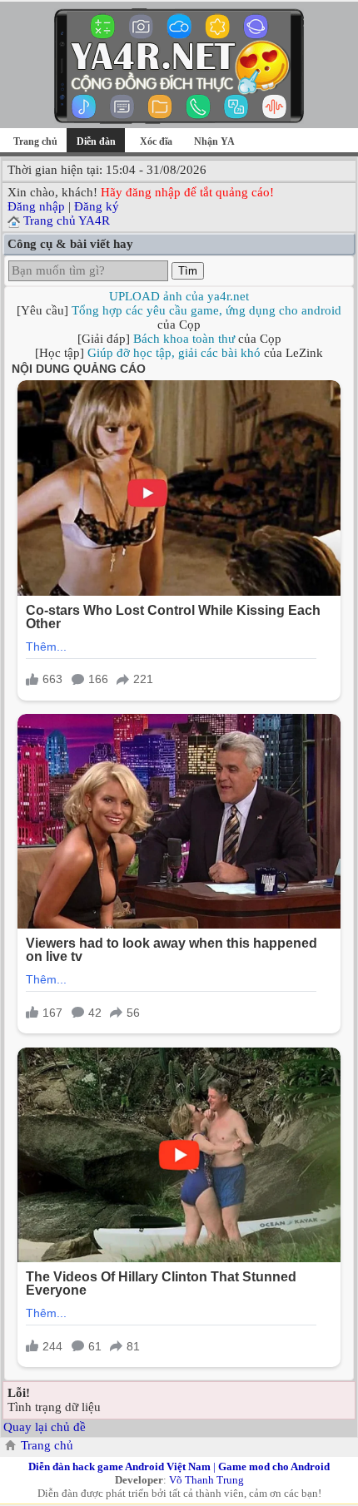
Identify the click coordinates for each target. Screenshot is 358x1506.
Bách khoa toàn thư (184, 338)
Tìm (187, 271)
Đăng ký (96, 206)
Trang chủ (35, 141)
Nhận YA (214, 141)
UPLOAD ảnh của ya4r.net (179, 296)
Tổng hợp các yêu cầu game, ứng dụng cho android (206, 310)
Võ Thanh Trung (206, 1480)
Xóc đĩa (156, 141)
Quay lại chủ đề (44, 1427)
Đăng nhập (36, 206)
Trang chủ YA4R (66, 220)
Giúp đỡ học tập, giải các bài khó (174, 352)
